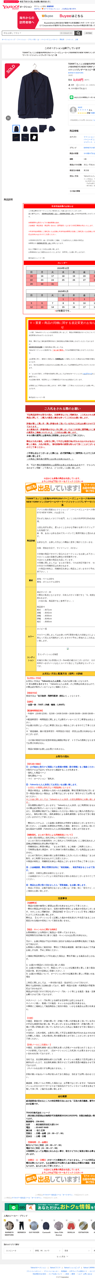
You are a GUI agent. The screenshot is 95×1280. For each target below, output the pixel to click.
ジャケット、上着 (72, 39)
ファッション (21, 39)
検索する (78, 33)
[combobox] (31, 33)
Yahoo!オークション (38, 1268)
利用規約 (64, 1271)
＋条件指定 (88, 33)
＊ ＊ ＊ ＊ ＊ (83, 110)
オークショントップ (8, 39)
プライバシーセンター (51, 1271)
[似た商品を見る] (8, 118)
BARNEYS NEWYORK (75, 73)
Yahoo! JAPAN (89, 1268)
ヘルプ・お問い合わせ (84, 1274)
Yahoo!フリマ (55, 1268)
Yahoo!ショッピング (72, 1268)
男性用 (62, 39)
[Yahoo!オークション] (17, 6)
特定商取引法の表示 (39, 1274)
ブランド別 (32, 39)
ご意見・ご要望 (69, 1274)
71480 (92, 113)
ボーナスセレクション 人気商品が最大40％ (60, 9)
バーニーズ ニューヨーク (49, 39)
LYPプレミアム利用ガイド (78, 1271)
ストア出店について (55, 1274)
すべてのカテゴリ (66, 33)
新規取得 (50, 6)
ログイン (37, 9)
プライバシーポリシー (33, 1271)
